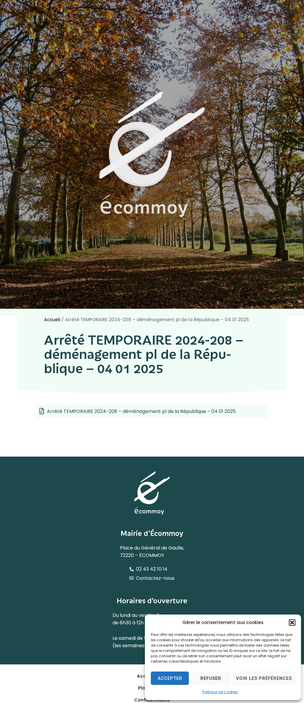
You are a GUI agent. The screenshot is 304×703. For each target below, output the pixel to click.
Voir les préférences (264, 678)
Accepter (170, 678)
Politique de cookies (220, 691)
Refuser (210, 678)
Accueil (52, 319)
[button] (292, 623)
